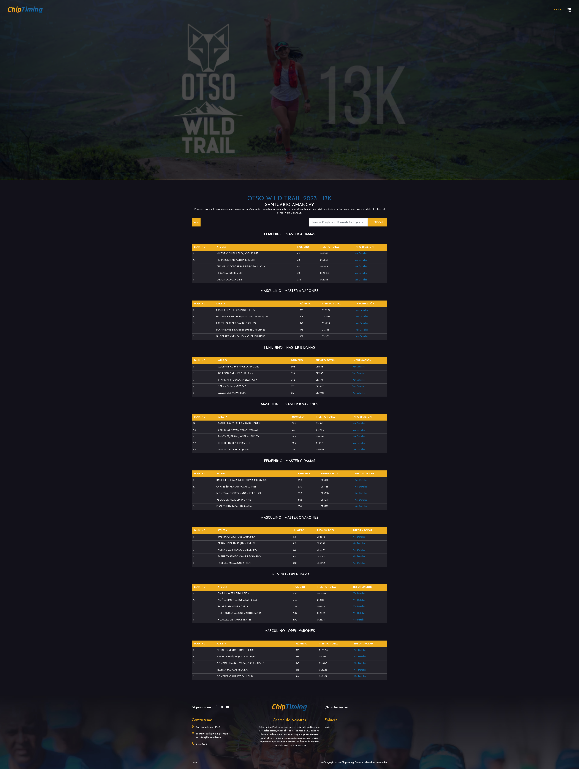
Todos (196, 222)
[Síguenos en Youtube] (227, 707)
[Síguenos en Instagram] (221, 707)
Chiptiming (348, 762)
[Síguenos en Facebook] (216, 707)
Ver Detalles (361, 254)
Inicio (557, 10)
